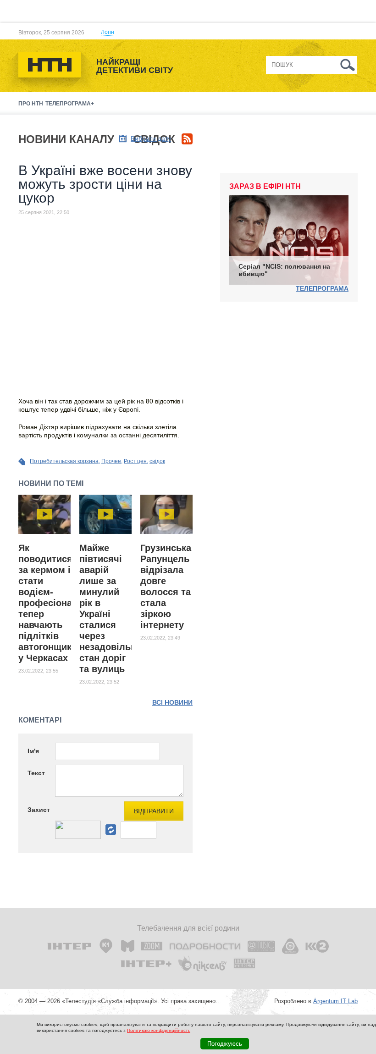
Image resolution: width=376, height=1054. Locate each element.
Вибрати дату (151, 138)
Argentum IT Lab (335, 1001)
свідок (157, 461)
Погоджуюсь (224, 1043)
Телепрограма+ (69, 103)
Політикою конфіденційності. (158, 1030)
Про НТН (30, 103)
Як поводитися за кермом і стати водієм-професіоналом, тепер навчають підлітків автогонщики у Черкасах (55, 603)
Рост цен (135, 461)
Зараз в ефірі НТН (265, 186)
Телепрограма (322, 288)
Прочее (111, 461)
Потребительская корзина (64, 461)
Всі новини (172, 702)
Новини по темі (50, 483)
